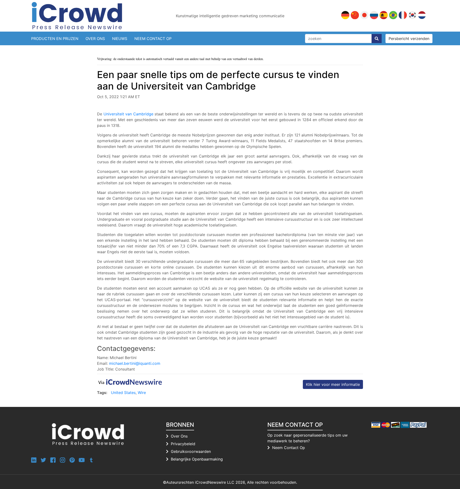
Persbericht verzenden (409, 38)
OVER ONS (95, 38)
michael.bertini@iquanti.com (134, 363)
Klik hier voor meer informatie (333, 384)
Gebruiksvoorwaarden (191, 451)
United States (123, 392)
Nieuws (119, 38)
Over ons (179, 436)
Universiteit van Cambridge (128, 114)
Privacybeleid (183, 443)
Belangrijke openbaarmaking (197, 459)
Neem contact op (153, 38)
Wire (142, 392)
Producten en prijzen (54, 38)
